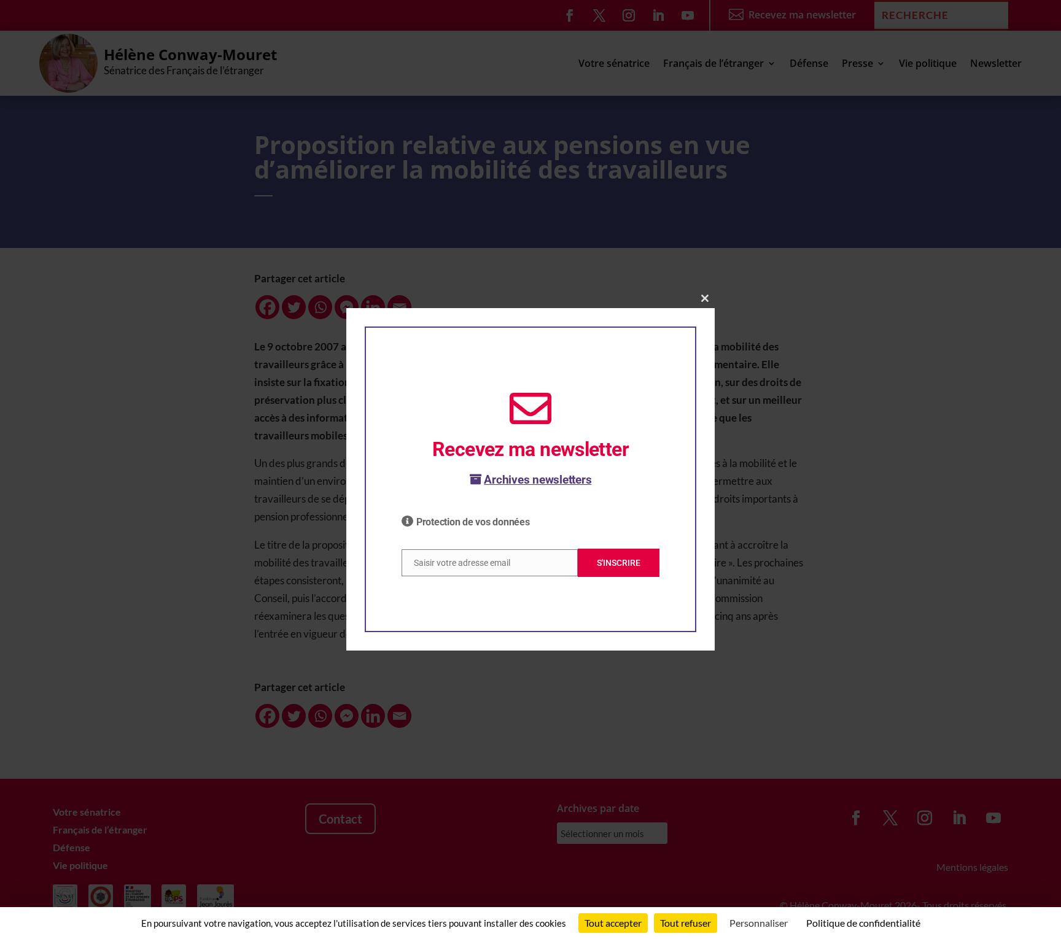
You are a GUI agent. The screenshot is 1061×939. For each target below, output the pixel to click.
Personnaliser (758, 923)
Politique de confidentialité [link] (863, 923)
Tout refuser (685, 923)
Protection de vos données (473, 522)
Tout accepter (613, 923)
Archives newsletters (537, 480)
